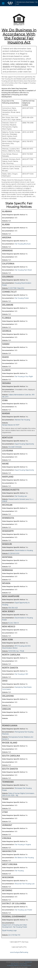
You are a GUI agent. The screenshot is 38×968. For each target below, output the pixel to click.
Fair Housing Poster (22, 298)
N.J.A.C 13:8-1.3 (13, 623)
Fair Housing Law (21, 496)
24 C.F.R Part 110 (14, 935)
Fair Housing (19, 871)
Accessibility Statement (13, 965)
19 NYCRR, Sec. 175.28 (16, 651)
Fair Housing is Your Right (24, 376)
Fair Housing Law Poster (23, 910)
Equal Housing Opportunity (24, 444)
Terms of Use (14, 964)
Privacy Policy (23, 964)
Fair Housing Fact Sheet (23, 270)
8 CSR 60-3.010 (13, 553)
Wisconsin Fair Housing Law (25, 884)
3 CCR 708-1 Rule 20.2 (16, 288)
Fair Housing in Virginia (23, 844)
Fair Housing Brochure (23, 244)
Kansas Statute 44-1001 (10, 425)
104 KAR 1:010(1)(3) (15, 447)
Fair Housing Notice (25, 965)
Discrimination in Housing (24, 550)
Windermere (28, 962)
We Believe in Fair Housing (24, 858)
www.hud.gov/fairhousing (19, 952)
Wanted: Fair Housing (22, 420)
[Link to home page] (10, 3)
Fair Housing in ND (21, 674)
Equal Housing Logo (9, 930)
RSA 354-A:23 (13, 608)
